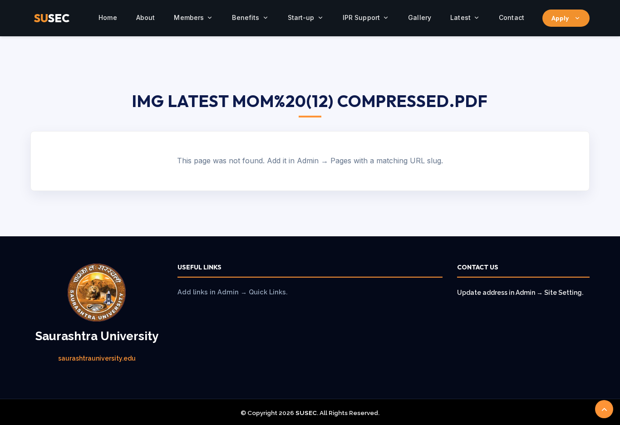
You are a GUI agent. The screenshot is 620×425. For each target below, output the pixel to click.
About (145, 17)
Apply (560, 18)
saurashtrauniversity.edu (97, 358)
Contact (511, 17)
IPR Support (361, 17)
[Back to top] (604, 409)
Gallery (419, 17)
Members (189, 17)
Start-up (301, 17)
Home (107, 17)
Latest (460, 17)
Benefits (245, 17)
